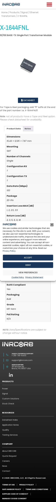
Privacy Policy (9, 250)
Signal (24, 12)
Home (4, 12)
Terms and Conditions (37, 489)
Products (14, 12)
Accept (28, 257)
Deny (28, 265)
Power (5, 388)
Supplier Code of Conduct (15, 494)
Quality (5, 430)
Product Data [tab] (14, 128)
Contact (6, 471)
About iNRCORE (9, 451)
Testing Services (10, 435)
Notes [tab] (28, 128)
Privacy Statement (34, 277)
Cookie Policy (18, 277)
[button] (52, 224)
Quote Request (9, 456)
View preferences (28, 272)
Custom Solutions (10, 398)
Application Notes (10, 425)
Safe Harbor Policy (11, 489)
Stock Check (8, 403)
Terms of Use (8, 485)
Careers (6, 461)
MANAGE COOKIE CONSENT (14, 498)
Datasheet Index (10, 420)
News (4, 466)
